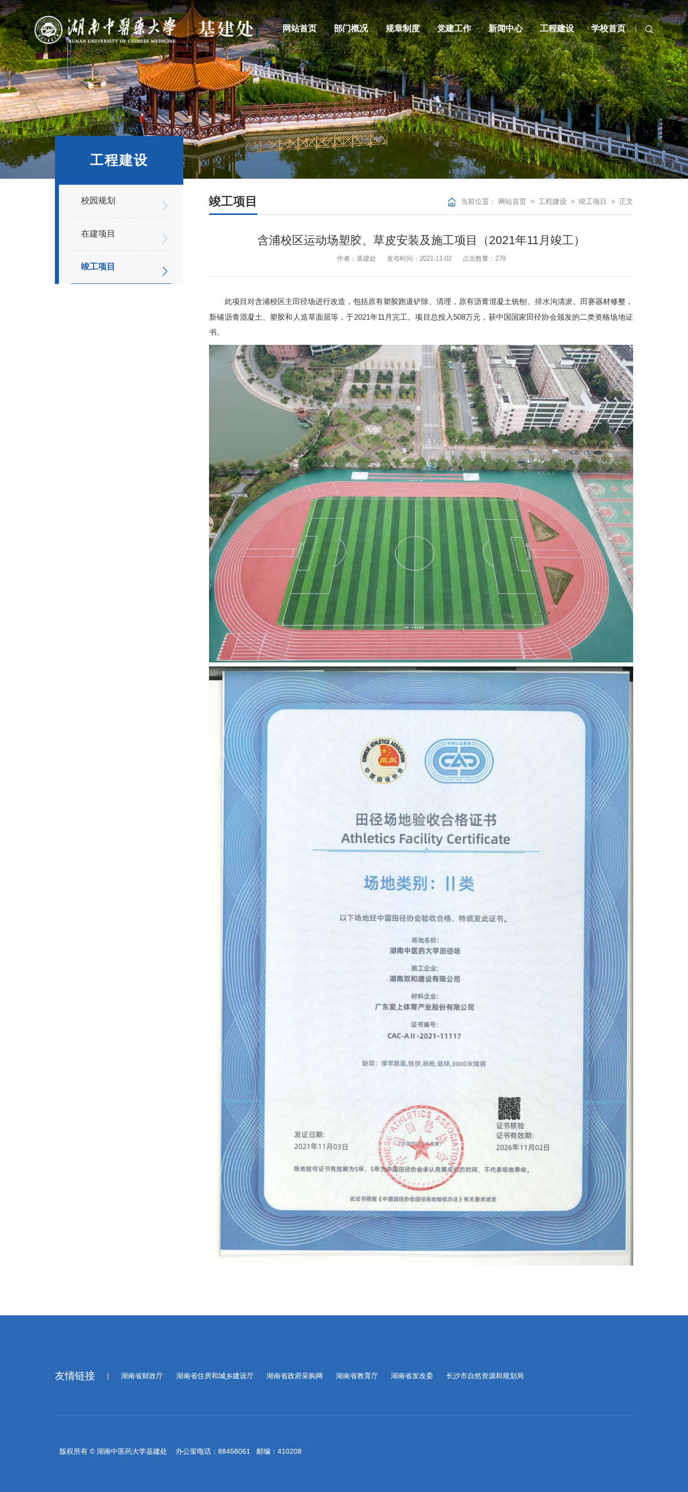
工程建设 (557, 28)
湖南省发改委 (412, 1376)
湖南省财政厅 (142, 1376)
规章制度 (403, 28)
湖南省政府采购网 (294, 1376)
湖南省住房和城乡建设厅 (215, 1376)
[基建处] (143, 29)
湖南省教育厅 (357, 1376)
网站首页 (300, 28)
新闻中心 (506, 28)
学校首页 (608, 28)
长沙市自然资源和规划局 (485, 1376)
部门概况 (351, 28)
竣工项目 (593, 201)
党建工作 (454, 28)
